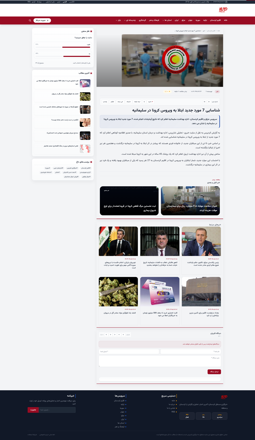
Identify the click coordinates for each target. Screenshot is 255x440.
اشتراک (129, 102)
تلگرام (112, 102)
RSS (29, 2)
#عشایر (57, 172)
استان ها (121, 423)
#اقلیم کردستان (86, 168)
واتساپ (105, 102)
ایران (122, 419)
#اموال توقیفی (86, 177)
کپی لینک (120, 102)
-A (209, 102)
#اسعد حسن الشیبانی (69, 172)
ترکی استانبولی (50, 2)
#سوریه (47, 168)
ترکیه (122, 404)
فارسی (65, 2)
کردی (58, 2)
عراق (122, 415)
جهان (122, 412)
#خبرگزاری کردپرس (72, 168)
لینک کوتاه (137, 102)
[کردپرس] (223, 10)
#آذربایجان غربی (58, 168)
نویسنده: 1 (209, 91)
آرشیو (33, 2)
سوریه (122, 408)
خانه (225, 20)
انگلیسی (71, 2)
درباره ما (172, 404)
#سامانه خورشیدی (46, 172)
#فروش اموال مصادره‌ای (71, 177)
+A (205, 102)
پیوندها (39, 2)
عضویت (33, 409)
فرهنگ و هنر (119, 427)
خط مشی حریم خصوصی (47, 435)
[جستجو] (30, 20)
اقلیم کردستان (211, 31)
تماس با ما (171, 408)
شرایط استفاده (32, 435)
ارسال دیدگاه (214, 372)
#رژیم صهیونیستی (85, 172)
